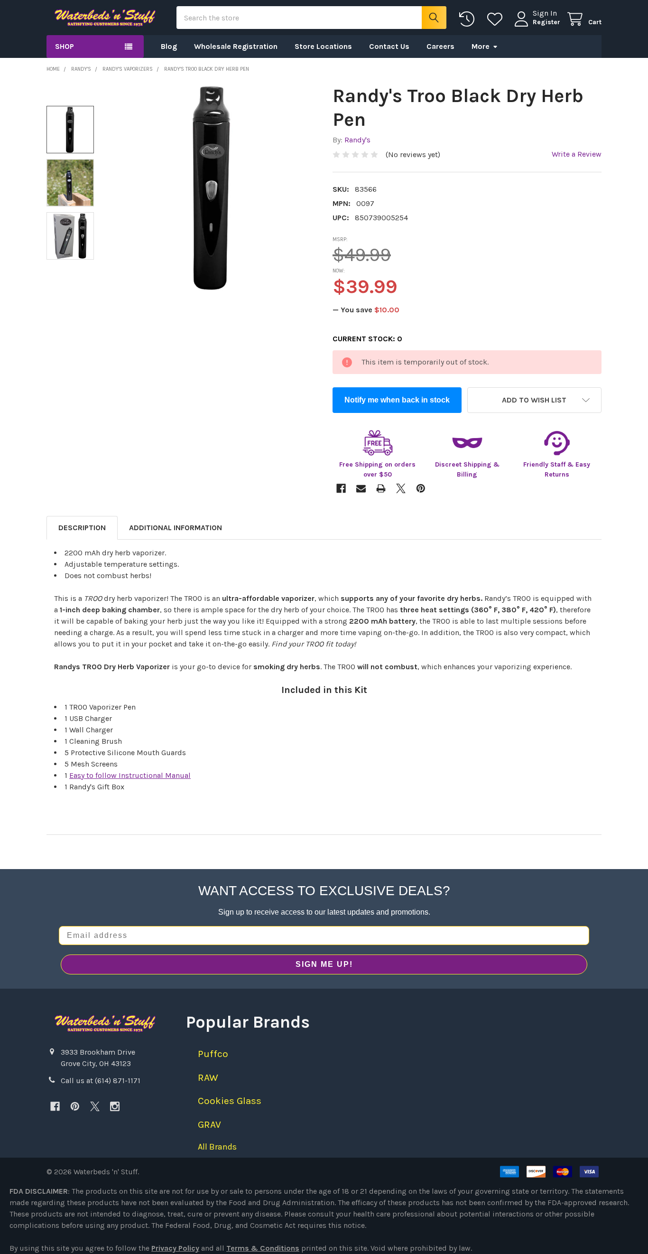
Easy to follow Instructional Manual (130, 775)
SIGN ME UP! (324, 964)
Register (546, 22)
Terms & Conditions (262, 1248)
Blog (169, 46)
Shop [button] (64, 46)
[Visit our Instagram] (114, 1106)
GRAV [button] (209, 1124)
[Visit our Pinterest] (74, 1106)
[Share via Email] (361, 488)
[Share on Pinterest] (420, 488)
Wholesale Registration (236, 46)
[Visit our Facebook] (55, 1106)
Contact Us (389, 46)
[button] (534, 400)
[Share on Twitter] (400, 488)
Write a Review (577, 154)
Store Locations (323, 46)
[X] (94, 1106)
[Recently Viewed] (469, 19)
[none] (212, 187)
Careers (440, 46)
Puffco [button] (213, 1053)
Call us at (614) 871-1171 (100, 1080)
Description (82, 527)
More (481, 46)
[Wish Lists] (497, 19)
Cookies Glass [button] (229, 1100)
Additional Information (175, 527)
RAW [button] (208, 1077)
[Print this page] (380, 488)
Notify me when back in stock (397, 400)
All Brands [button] (217, 1147)
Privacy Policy (175, 1248)
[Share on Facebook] (341, 488)
